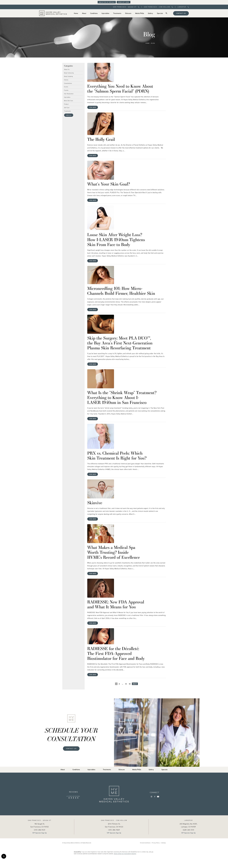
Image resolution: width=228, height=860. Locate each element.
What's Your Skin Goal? (108, 184)
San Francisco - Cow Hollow (157, 7)
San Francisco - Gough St (124, 7)
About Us (66, 69)
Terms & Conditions (145, 842)
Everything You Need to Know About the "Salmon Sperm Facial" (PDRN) (120, 88)
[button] (3, 856)
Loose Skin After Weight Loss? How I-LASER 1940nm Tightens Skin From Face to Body (116, 239)
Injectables (67, 97)
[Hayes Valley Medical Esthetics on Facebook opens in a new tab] (155, 796)
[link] (76, 13)
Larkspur (182, 7)
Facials (66, 90)
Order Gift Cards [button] (123, 2)
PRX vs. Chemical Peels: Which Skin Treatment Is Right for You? (117, 455)
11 (126, 684)
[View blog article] (100, 72)
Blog (153, 43)
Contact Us (181, 13)
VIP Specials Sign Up (39, 833)
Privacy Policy (156, 842)
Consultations (68, 83)
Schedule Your (71, 734)
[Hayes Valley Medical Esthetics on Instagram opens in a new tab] (151, 796)
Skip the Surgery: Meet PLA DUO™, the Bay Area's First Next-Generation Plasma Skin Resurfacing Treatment (119, 342)
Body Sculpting (68, 76)
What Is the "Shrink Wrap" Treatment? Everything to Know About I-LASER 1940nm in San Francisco (121, 397)
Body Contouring (69, 73)
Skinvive (94, 502)
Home (148, 43)
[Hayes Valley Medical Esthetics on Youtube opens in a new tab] (158, 796)
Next (135, 684)
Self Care (66, 107)
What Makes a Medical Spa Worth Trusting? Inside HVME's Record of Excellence (113, 552)
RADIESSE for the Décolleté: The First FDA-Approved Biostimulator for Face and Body (116, 653)
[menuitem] (76, 13)
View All (68, 115)
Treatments (67, 111)
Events (66, 86)
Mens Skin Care (68, 100)
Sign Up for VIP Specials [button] (106, 2)
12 (129, 684)
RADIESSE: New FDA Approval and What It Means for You (115, 604)
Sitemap (163, 842)
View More (92, 107)
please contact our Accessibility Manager (125, 853)
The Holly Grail (101, 139)
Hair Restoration (68, 93)
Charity (66, 79)
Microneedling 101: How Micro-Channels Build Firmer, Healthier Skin (121, 291)
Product (66, 104)
